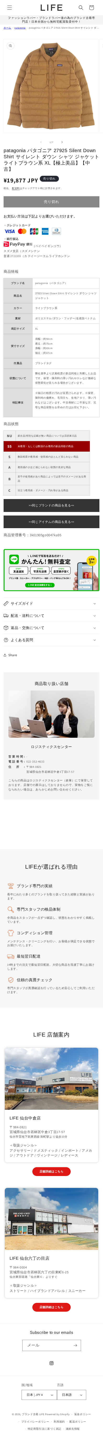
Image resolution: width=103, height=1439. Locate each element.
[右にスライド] (62, 142)
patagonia (19, 27)
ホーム (7, 27)
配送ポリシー (77, 1421)
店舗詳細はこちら (52, 1171)
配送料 (16, 188)
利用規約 (59, 1421)
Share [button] (12, 655)
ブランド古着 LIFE (33, 1414)
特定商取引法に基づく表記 (44, 1428)
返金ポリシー (82, 1414)
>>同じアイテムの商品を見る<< (51, 522)
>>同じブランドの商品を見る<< (51, 505)
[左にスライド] (41, 142)
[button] (9, 7)
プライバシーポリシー (35, 1421)
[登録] (75, 1345)
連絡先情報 (73, 1428)
